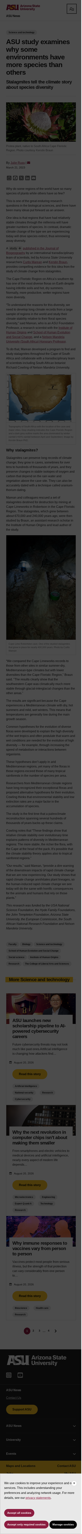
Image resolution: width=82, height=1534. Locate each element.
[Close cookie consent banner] (74, 1483)
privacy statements (38, 1497)
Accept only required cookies (26, 1524)
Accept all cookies (19, 1512)
